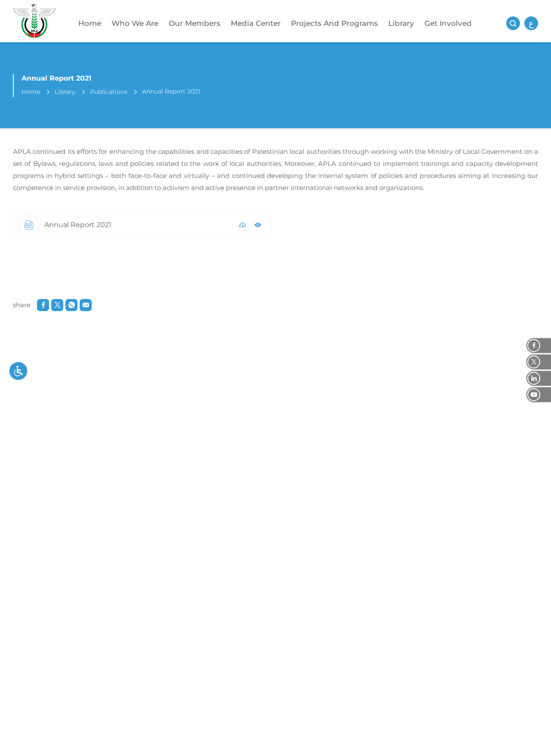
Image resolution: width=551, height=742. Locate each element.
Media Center (256, 23)
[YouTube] (538, 394)
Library (401, 23)
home (31, 92)
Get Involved (448, 23)
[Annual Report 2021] (242, 224)
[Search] (513, 23)
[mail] (86, 305)
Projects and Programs (334, 23)
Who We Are (134, 23)
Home (89, 23)
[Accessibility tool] (18, 371)
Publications (108, 92)
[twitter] (57, 305)
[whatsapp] (71, 305)
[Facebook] (538, 345)
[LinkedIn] (538, 378)
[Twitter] (538, 362)
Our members (194, 23)
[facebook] (43, 305)
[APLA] (34, 23)
